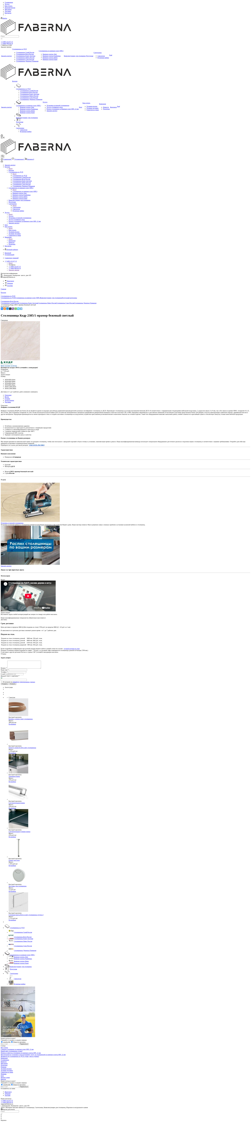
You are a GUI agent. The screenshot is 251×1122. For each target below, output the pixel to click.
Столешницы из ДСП (20, 175)
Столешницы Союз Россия (65, 303)
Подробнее (12, 724)
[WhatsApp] (16, 309)
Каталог (11, 170)
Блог (2, 1076)
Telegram (10, 283)
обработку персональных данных (24, 682)
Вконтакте (10, 281)
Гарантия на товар (7, 1072)
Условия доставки (7, 1070)
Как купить (12, 230)
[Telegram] (21, 309)
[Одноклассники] (5, 309)
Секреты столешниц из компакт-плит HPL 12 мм (17, 1049)
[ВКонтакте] (2, 309)
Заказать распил (6, 566)
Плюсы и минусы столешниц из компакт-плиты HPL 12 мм (21, 1053)
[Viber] (13, 309)
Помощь (3, 1067)
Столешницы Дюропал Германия (85, 303)
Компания (12, 240)
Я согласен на (19, 682)
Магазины (4, 1063)
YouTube (10, 286)
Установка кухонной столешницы (12, 523)
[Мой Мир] (7, 309)
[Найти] (1, 38)
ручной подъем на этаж (72, 648)
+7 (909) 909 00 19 (7, 43)
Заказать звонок (14, 270)
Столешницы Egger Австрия (28, 303)
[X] (10, 309)
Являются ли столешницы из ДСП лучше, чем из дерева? (20, 1056)
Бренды (3, 1079)
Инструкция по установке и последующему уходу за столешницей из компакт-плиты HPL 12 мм (33, 1054)
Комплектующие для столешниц (51, 298)
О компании (5, 1060)
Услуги (11, 216)
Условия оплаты (6, 1069)
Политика (4, 1065)
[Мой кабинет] (2, 136)
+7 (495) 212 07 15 (7, 42)
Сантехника (17, 207)
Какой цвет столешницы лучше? (12, 1051)
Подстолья (65, 298)
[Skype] (18, 309)
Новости (4, 1062)
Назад (11, 168)
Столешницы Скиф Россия (10, 303)
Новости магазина (19, 1042)
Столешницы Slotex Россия (47, 303)
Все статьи (4, 1047)
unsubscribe (7, 1042)
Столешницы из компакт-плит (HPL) (25, 191)
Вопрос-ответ (5, 1077)
